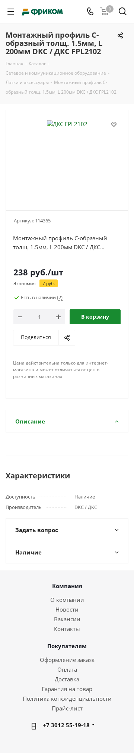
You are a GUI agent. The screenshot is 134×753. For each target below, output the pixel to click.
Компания (67, 586)
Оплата (67, 669)
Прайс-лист (67, 708)
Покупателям (67, 646)
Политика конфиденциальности (67, 698)
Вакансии (67, 619)
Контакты (67, 628)
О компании (67, 599)
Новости (67, 609)
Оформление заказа (67, 659)
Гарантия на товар (67, 689)
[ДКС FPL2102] (67, 156)
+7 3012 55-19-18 (66, 725)
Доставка (67, 679)
